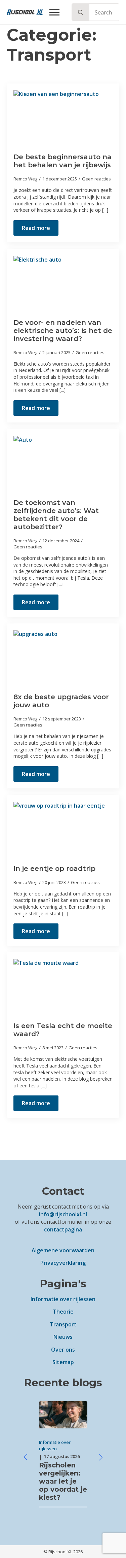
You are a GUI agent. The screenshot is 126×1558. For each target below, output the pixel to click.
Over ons (63, 1349)
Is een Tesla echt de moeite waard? (62, 1030)
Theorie (63, 1311)
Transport (63, 1324)
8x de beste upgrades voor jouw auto (61, 701)
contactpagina (63, 1229)
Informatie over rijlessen (63, 1299)
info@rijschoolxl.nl (63, 1214)
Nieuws (63, 1337)
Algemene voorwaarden (63, 1250)
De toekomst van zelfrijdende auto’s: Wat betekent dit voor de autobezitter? (56, 515)
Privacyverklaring (63, 1262)
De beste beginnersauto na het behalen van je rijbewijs (62, 161)
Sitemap (63, 1362)
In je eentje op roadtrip (54, 869)
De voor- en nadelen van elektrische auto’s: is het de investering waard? (62, 330)
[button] (80, 12)
